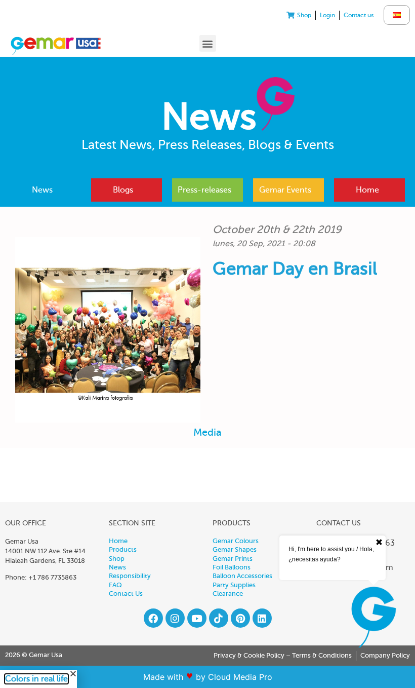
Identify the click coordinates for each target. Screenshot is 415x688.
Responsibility (130, 576)
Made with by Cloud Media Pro (207, 677)
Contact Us (126, 593)
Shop (116, 558)
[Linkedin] (262, 618)
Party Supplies (234, 585)
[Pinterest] (240, 618)
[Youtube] (196, 618)
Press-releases (204, 190)
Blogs (123, 190)
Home (367, 190)
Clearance (228, 593)
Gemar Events (285, 190)
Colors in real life (36, 678)
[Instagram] (175, 618)
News (42, 190)
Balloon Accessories (242, 576)
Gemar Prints (233, 558)
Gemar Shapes (235, 549)
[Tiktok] (218, 618)
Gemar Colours (236, 541)
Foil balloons (232, 567)
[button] (207, 43)
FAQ (115, 585)
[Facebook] (153, 618)
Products (123, 549)
